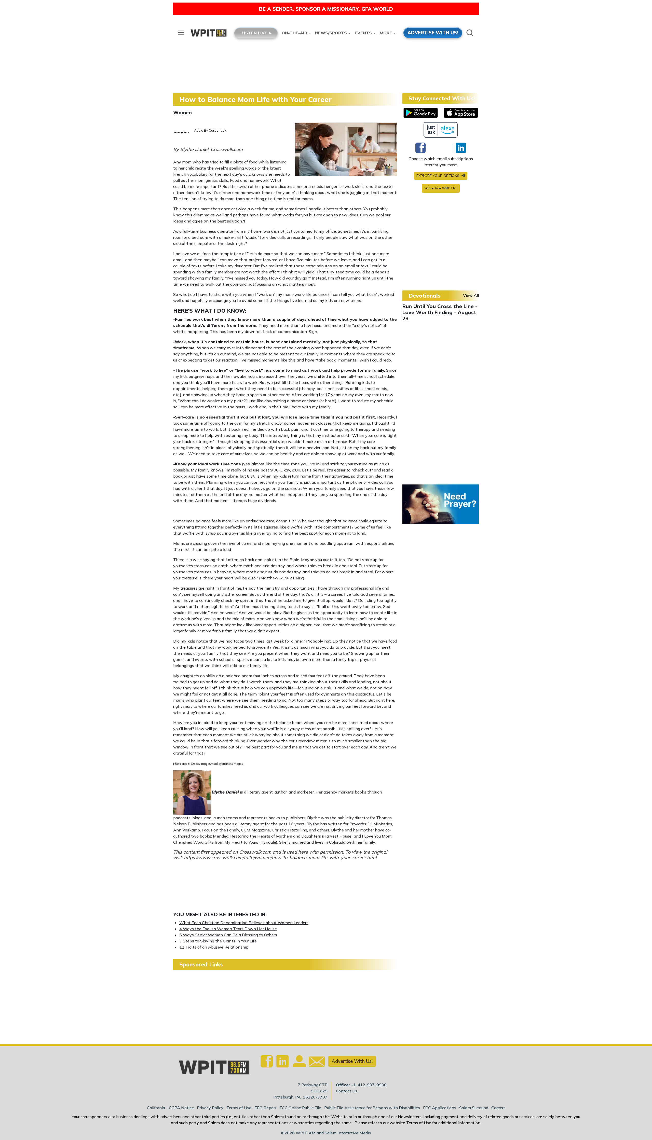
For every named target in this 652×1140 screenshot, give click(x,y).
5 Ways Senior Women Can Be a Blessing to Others (228, 934)
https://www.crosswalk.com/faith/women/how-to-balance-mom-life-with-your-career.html (280, 857)
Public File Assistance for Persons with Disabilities (372, 1107)
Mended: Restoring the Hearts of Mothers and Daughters (267, 836)
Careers (498, 1107)
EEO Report (265, 1107)
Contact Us (346, 1090)
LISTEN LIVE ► (257, 32)
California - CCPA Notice (170, 1107)
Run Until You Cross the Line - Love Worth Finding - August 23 (439, 312)
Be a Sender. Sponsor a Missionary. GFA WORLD (326, 9)
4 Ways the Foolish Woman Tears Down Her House (228, 928)
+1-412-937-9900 (369, 1084)
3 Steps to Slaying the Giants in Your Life (218, 940)
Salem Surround (473, 1107)
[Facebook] (420, 148)
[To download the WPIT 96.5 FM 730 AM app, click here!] (420, 113)
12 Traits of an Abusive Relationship (214, 947)
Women (182, 112)
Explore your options (438, 175)
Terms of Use (238, 1107)
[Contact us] (315, 1063)
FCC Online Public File (300, 1107)
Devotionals (425, 295)
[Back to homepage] (211, 1069)
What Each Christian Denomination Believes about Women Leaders (243, 922)
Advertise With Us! (440, 188)
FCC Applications (439, 1107)
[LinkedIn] (461, 148)
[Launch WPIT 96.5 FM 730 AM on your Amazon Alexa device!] (441, 130)
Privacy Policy (210, 1107)
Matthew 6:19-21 (277, 577)
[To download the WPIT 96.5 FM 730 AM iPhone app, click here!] (461, 113)
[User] (299, 1064)
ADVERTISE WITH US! (433, 33)
